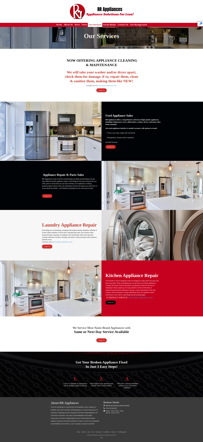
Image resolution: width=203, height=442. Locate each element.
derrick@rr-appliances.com (107, 85)
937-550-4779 (113, 408)
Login (101, 437)
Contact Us (101, 90)
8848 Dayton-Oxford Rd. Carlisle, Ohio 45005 (117, 405)
